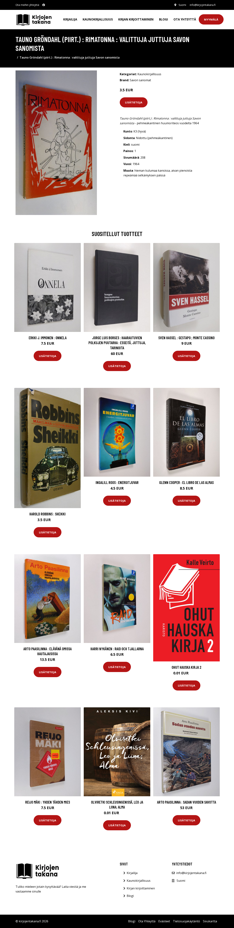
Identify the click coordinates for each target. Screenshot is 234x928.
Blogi (163, 19)
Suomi (182, 5)
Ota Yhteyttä (184, 19)
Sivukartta (210, 921)
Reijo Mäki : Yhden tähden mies (47, 802)
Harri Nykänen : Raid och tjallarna (117, 648)
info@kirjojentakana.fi (203, 5)
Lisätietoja (133, 102)
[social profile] (43, 4)
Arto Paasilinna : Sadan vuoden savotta (186, 802)
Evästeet (164, 921)
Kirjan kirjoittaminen (136, 19)
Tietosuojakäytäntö (186, 921)
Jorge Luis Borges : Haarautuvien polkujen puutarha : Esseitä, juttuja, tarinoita (117, 342)
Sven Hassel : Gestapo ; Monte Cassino (186, 337)
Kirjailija (70, 19)
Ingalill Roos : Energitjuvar (117, 482)
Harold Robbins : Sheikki (47, 514)
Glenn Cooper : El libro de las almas (186, 482)
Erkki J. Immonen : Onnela (48, 337)
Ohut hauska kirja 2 (186, 667)
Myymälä (211, 19)
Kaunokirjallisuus (98, 19)
